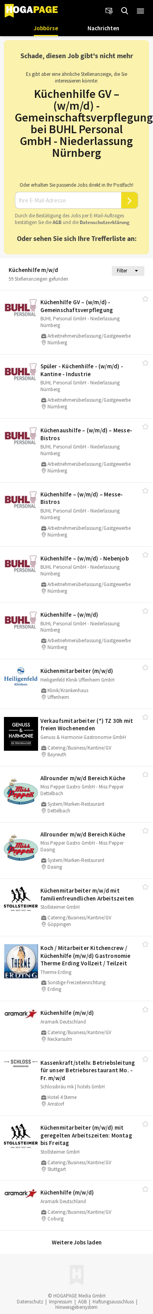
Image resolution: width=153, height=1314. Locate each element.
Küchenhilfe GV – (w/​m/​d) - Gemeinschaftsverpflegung (76, 306)
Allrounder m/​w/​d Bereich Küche (83, 778)
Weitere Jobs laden (77, 1242)
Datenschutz (30, 1301)
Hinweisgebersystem (76, 1307)
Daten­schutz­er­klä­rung (104, 222)
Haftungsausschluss (113, 1301)
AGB (57, 222)
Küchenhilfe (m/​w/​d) (67, 1012)
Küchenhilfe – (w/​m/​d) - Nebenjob (84, 558)
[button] (140, 11)
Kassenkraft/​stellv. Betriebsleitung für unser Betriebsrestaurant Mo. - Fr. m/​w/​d (87, 1070)
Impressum (60, 1301)
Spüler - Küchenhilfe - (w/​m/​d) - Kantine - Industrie (81, 370)
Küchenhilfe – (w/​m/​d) (69, 614)
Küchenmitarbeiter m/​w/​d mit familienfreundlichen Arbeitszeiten (87, 894)
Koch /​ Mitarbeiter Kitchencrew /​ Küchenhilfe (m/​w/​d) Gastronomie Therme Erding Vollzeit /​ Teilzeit (85, 955)
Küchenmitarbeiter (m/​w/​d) (76, 670)
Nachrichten (103, 28)
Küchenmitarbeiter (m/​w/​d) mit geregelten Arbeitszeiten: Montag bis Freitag (86, 1135)
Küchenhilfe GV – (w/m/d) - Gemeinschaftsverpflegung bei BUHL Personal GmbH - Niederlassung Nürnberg (84, 123)
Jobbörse (46, 28)
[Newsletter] (109, 11)
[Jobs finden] (125, 11)
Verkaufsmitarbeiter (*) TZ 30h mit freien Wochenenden (86, 724)
